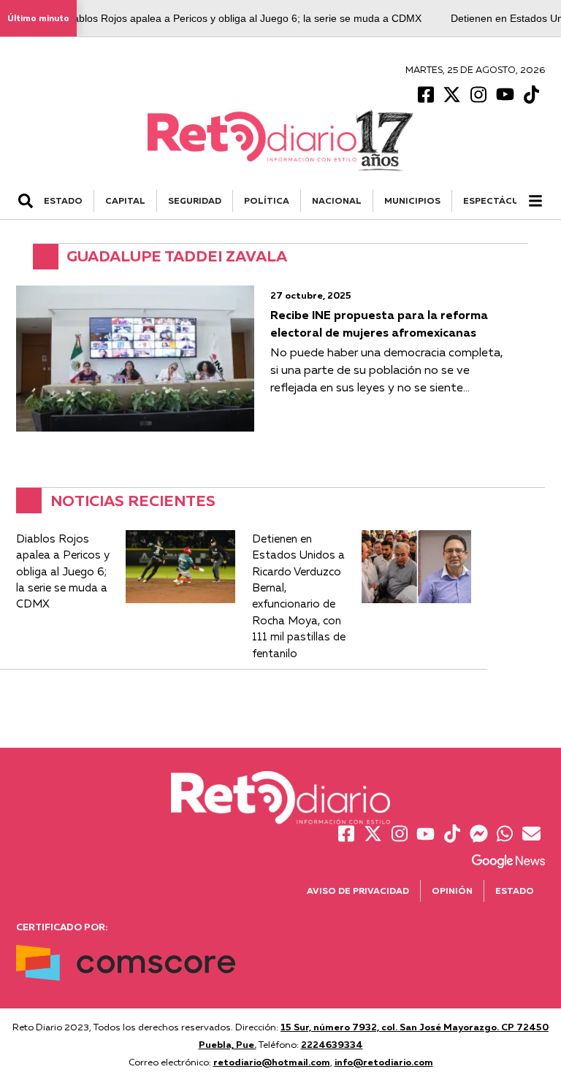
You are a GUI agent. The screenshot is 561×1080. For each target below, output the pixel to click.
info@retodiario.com (384, 1062)
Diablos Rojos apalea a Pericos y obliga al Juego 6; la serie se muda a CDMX (242, 18)
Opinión (452, 890)
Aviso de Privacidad (358, 890)
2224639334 (332, 1044)
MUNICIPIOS (412, 200)
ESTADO (63, 200)
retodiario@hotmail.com (271, 1062)
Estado (514, 890)
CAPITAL (125, 200)
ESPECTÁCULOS (500, 200)
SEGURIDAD (194, 200)
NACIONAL (337, 200)
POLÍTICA (266, 200)
